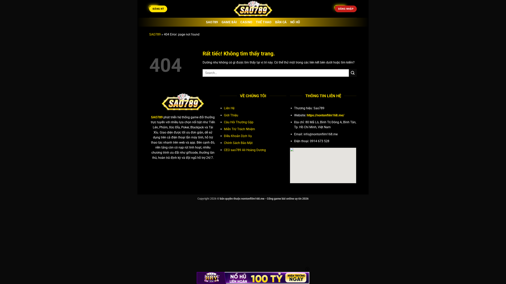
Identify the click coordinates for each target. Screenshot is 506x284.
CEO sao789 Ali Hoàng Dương (245, 150)
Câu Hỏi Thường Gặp (238, 122)
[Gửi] (353, 73)
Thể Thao (264, 22)
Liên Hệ (229, 108)
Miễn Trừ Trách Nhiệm (239, 129)
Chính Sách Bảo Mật (238, 143)
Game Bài (229, 22)
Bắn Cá (281, 22)
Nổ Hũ (295, 22)
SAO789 (155, 34)
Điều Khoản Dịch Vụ (238, 136)
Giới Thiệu (231, 115)
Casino (246, 22)
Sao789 (212, 22)
